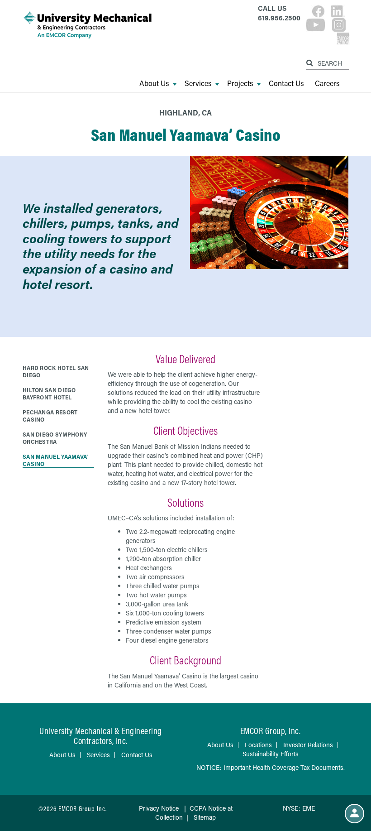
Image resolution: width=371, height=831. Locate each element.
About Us (154, 83)
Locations (258, 744)
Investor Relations (308, 744)
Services (198, 83)
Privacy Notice (159, 808)
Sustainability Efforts (271, 753)
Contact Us (286, 83)
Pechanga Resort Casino (50, 415)
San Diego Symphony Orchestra (55, 438)
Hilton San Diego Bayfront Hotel (49, 393)
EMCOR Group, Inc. (270, 730)
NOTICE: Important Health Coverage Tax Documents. (270, 767)
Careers (327, 83)
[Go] (311, 61)
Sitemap (205, 817)
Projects (240, 83)
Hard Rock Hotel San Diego (56, 371)
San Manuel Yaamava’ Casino (55, 460)
